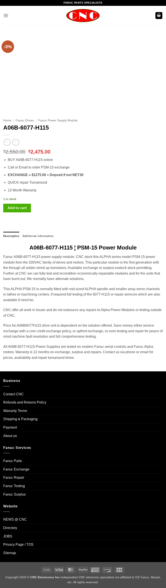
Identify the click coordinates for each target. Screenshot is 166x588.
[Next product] (7, 142)
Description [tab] (11, 236)
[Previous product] (15, 142)
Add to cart (17, 208)
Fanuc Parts (12, 461)
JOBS (7, 536)
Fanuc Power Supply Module (58, 120)
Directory (10, 528)
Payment (10, 427)
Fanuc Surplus (14, 494)
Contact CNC (13, 394)
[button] (5, 15)
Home (7, 120)
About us (10, 436)
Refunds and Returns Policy (24, 402)
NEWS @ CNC (15, 519)
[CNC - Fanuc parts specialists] (83, 15)
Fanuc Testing (14, 486)
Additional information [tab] (38, 236)
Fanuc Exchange (16, 469)
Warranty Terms (15, 411)
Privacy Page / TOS (18, 544)
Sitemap (9, 553)
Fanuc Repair (13, 477)
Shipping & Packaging (20, 419)
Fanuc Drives (25, 120)
